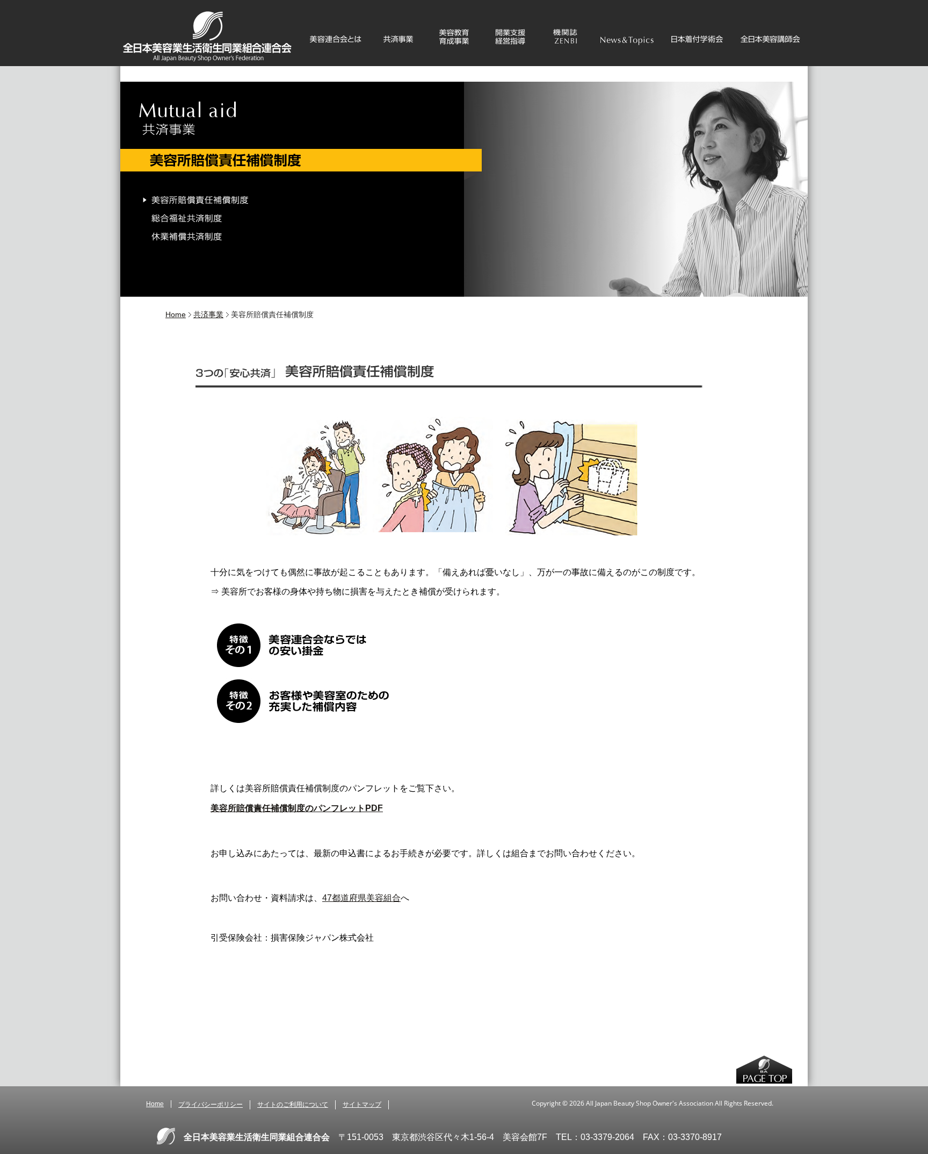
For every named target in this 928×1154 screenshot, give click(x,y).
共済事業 (208, 315)
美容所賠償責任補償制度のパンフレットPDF (297, 808)
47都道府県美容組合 (361, 897)
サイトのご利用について (292, 1104)
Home (175, 315)
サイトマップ (362, 1104)
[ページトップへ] (764, 1071)
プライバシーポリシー (210, 1104)
